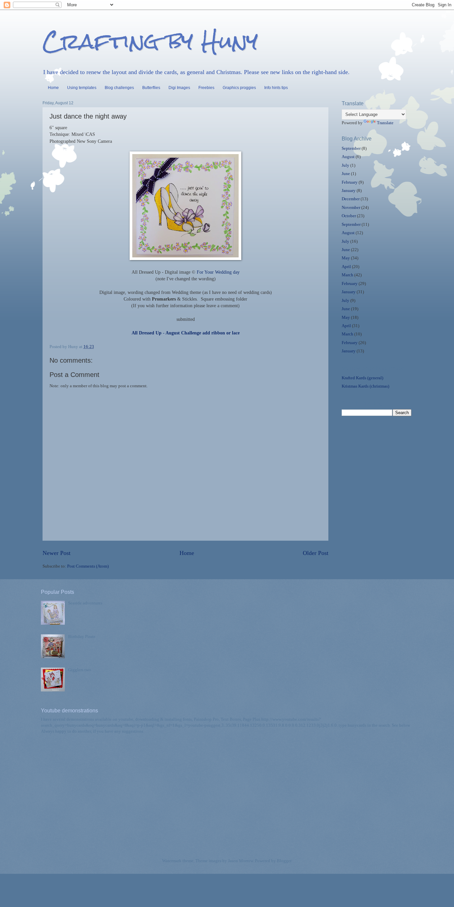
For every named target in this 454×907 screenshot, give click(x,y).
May (346, 258)
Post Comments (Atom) (88, 566)
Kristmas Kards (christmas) (365, 386)
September (351, 148)
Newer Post (56, 553)
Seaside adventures (85, 603)
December (351, 199)
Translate (385, 123)
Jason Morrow (240, 861)
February (350, 182)
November (351, 207)
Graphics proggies (239, 87)
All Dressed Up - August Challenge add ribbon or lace (186, 332)
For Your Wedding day (218, 272)
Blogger (284, 861)
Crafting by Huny (150, 41)
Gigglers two (79, 670)
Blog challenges (119, 87)
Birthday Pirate (81, 636)
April (346, 266)
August (348, 156)
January (349, 190)
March (347, 275)
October (349, 216)
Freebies (206, 87)
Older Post (315, 553)
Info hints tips (276, 87)
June (346, 173)
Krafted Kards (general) (362, 378)
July (345, 165)
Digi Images (179, 87)
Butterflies (151, 87)
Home (53, 87)
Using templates (81, 87)
